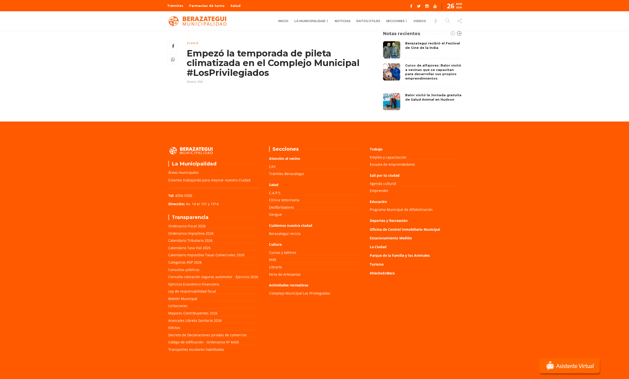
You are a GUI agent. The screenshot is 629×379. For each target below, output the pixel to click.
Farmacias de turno (207, 6)
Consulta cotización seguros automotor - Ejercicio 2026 (213, 276)
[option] (422, 75)
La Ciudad (378, 246)
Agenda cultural (383, 183)
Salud (235, 6)
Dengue (275, 214)
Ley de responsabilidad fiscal (192, 291)
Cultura (275, 244)
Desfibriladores (281, 207)
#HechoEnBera (382, 273)
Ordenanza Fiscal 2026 (187, 226)
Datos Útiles (368, 21)
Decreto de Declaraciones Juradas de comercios (207, 335)
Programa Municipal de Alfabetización (401, 209)
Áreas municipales (183, 172)
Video (193, 43)
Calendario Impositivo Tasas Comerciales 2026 (206, 255)
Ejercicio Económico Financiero (193, 284)
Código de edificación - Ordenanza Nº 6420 (203, 342)
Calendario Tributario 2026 (190, 240)
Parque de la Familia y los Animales (400, 255)
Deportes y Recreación (389, 220)
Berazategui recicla (284, 233)
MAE (272, 259)
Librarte (275, 267)
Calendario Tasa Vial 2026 (189, 247)
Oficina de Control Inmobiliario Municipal (405, 229)
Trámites (175, 6)
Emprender (379, 190)
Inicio (283, 21)
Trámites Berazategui (286, 173)
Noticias (342, 21)
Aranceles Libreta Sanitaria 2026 (195, 320)
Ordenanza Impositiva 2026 (191, 233)
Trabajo (376, 149)
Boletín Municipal (182, 298)
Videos (420, 21)
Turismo (377, 264)
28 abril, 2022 (195, 81)
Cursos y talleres (282, 252)
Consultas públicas (184, 269)
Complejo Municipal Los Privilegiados (299, 293)
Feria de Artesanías (285, 274)
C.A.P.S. (275, 192)
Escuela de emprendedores (392, 164)
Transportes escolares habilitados (196, 349)
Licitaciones (177, 305)
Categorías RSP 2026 (185, 262)
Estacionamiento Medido (391, 238)
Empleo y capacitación (388, 157)
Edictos (174, 327)
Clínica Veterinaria (284, 200)
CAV (272, 166)
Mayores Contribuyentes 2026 (192, 313)
